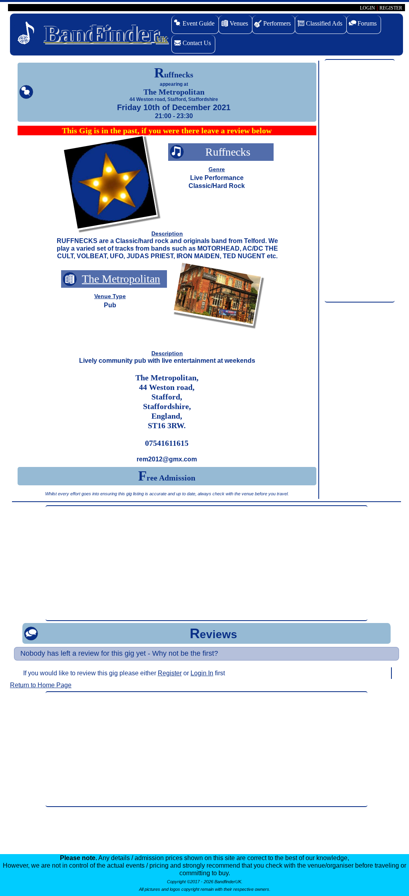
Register (170, 673)
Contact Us (197, 43)
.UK (106, 34)
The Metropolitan (121, 279)
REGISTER (390, 8)
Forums (367, 23)
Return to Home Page (40, 685)
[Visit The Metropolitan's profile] (217, 295)
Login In (202, 673)
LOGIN (367, 8)
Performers (277, 23)
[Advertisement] (360, 181)
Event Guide (198, 23)
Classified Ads (324, 23)
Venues (239, 23)
